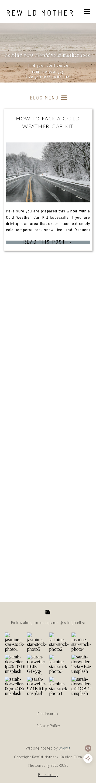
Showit (64, 747)
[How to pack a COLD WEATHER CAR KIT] (48, 172)
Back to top (48, 774)
